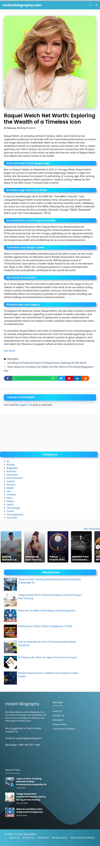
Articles (11, 464)
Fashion (11, 481)
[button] (90, 5)
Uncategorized (15, 514)
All (8, 461)
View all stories (91, 528)
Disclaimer (58, 719)
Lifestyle (11, 494)
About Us (57, 711)
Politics (10, 501)
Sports (10, 504)
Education (12, 474)
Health (10, 488)
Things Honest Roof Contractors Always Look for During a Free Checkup (31, 797)
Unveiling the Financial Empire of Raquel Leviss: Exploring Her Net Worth (47, 362)
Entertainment (15, 478)
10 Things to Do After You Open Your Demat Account (48, 657)
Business (11, 471)
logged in (24, 404)
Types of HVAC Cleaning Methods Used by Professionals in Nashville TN (31, 781)
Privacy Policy (60, 724)
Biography (13, 358)
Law (9, 491)
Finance (11, 484)
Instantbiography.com (22, 5)
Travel (10, 511)
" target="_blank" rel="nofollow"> (33, 378)
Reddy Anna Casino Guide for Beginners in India (45, 626)
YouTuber (12, 517)
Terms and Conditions (64, 728)
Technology (13, 507)
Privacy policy (59, 837)
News (10, 497)
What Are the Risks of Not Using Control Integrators (46, 610)
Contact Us (58, 715)
